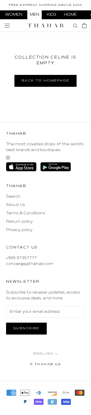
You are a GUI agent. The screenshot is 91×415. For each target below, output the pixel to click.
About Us (15, 205)
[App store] (21, 166)
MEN (34, 14)
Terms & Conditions (25, 213)
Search (13, 196)
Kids (51, 14)
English (43, 353)
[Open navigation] (7, 25)
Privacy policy (19, 230)
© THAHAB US (45, 364)
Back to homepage (45, 80)
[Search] (75, 25)
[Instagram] (8, 157)
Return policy (19, 221)
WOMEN (13, 14)
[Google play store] (55, 166)
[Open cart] (84, 25)
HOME (70, 14)
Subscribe (26, 328)
